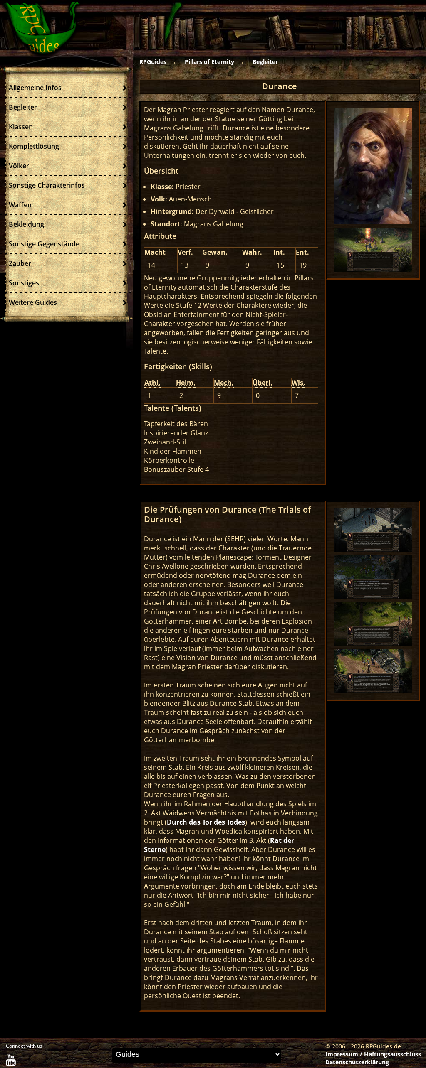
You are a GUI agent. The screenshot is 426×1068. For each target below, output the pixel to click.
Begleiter (265, 62)
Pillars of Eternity (209, 62)
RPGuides (152, 62)
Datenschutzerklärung (357, 1062)
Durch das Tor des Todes (206, 822)
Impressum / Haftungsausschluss (373, 1054)
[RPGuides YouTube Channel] (11, 1062)
